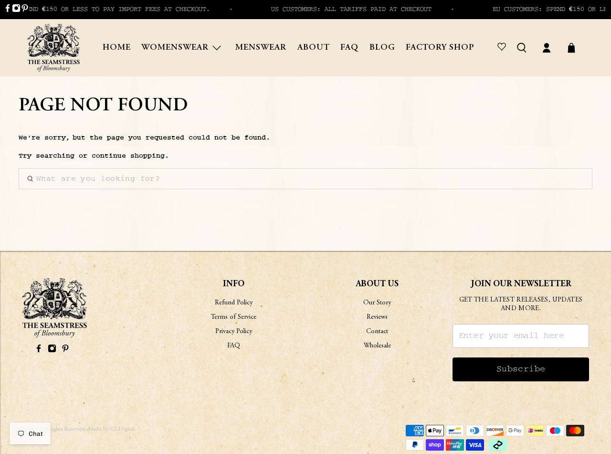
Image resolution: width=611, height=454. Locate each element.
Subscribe (521, 369)
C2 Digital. (123, 429)
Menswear (260, 47)
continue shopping (128, 156)
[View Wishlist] (503, 47)
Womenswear (175, 47)
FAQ (349, 47)
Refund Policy (234, 303)
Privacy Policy (233, 331)
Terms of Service (233, 317)
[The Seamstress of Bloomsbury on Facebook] (7, 10)
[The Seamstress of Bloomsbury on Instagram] (16, 10)
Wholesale (377, 346)
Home (117, 47)
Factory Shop (440, 47)
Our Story (377, 303)
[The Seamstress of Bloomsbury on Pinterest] (25, 10)
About (313, 47)
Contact (377, 331)
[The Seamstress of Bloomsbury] (53, 48)
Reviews (377, 317)
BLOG (382, 47)
